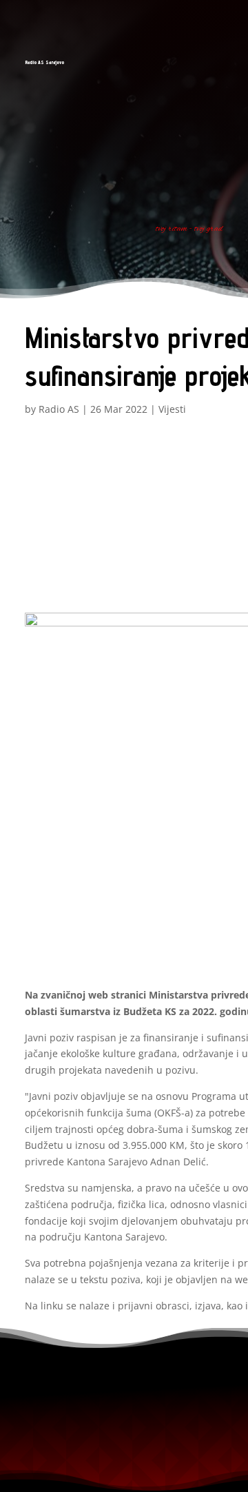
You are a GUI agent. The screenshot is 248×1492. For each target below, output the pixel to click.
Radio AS (59, 409)
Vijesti (172, 409)
